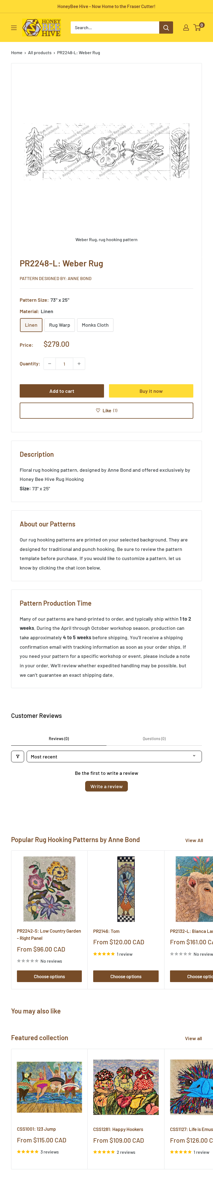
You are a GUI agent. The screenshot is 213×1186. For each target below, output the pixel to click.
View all (194, 1038)
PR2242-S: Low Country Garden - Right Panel (49, 934)
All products (40, 52)
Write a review (106, 786)
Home (16, 52)
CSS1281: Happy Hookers (118, 1129)
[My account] (186, 27)
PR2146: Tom (106, 931)
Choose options (49, 976)
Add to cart (61, 391)
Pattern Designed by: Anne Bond (56, 278)
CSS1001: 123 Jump (36, 1129)
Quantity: (30, 363)
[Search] (166, 27)
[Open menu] (14, 28)
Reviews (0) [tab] (59, 738)
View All (194, 840)
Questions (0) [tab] (154, 738)
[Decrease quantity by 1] (49, 363)
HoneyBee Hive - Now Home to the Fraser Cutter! (106, 6)
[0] (197, 27)
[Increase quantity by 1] (79, 363)
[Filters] (17, 756)
